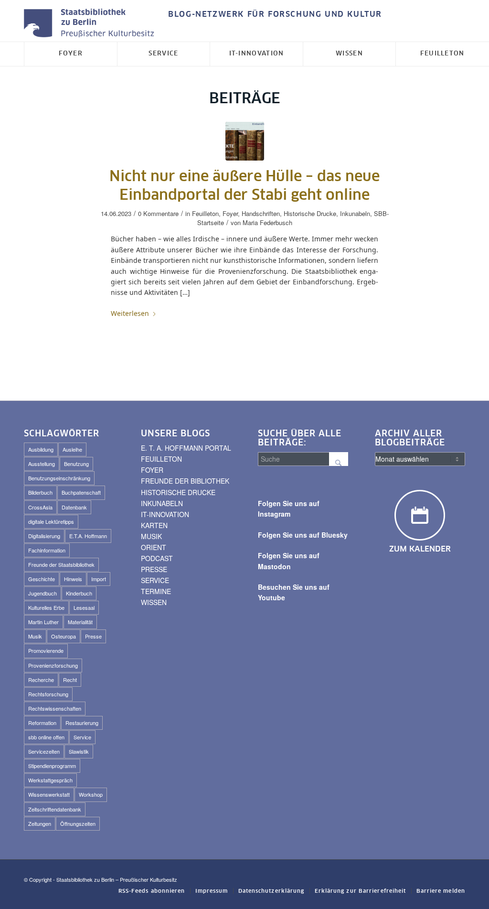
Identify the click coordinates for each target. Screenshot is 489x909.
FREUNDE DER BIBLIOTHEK (185, 481)
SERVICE (155, 580)
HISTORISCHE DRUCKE (178, 492)
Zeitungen (39, 823)
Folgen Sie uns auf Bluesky (303, 535)
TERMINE (156, 591)
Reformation (42, 722)
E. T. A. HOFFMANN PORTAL (186, 448)
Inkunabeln (355, 213)
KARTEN (154, 525)
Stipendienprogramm (52, 765)
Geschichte (41, 579)
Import (98, 579)
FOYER (152, 470)
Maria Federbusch (267, 222)
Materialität (80, 622)
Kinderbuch (79, 593)
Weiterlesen (130, 313)
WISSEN (154, 602)
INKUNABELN (162, 503)
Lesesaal (84, 607)
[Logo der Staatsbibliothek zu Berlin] (91, 24)
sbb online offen (46, 737)
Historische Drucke (310, 213)
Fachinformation (46, 550)
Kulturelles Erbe (46, 607)
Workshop (91, 794)
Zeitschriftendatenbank (54, 809)
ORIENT (153, 547)
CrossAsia (40, 507)
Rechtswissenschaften (54, 708)
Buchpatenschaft (81, 492)
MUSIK (151, 536)
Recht (70, 679)
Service (82, 737)
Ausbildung (40, 449)
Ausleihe (72, 449)
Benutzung (76, 463)
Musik (35, 636)
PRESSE (154, 569)
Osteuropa (63, 636)
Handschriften (261, 213)
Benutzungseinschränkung (59, 478)
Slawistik (79, 751)
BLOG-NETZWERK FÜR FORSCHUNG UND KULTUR (275, 14)
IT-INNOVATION (165, 514)
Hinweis (73, 579)
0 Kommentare (158, 213)
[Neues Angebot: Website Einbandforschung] (244, 141)
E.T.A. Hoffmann (88, 536)
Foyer (230, 213)
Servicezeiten (44, 751)
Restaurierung (81, 722)
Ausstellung (41, 463)
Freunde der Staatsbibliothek (61, 564)
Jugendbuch (42, 593)
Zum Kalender (420, 549)
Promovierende (46, 650)
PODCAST (157, 558)
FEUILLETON (161, 459)
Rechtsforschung (48, 694)
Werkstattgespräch (50, 780)
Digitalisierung (44, 536)
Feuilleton (205, 213)
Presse (93, 636)
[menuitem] (272, 14)
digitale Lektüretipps (51, 521)
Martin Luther (43, 622)
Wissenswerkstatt (49, 794)
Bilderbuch (40, 492)
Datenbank (74, 507)
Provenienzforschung (53, 665)
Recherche (41, 679)
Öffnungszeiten (78, 823)
